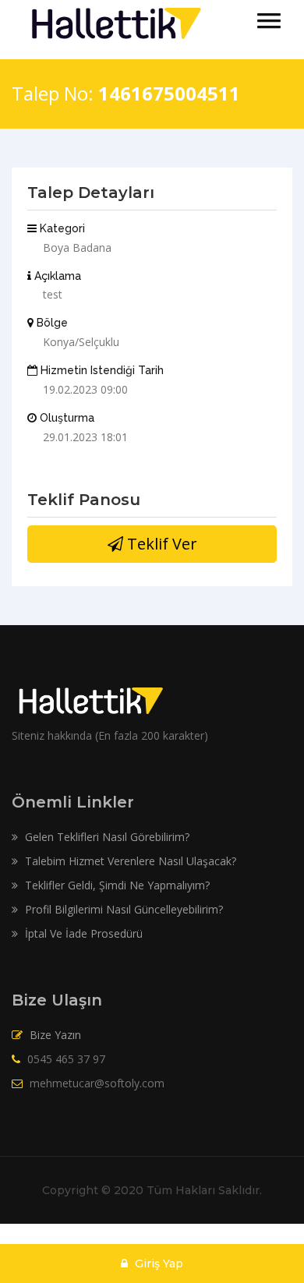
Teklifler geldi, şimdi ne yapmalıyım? (116, 885)
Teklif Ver (160, 543)
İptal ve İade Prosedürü (82, 933)
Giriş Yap (157, 1263)
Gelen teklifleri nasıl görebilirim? (105, 836)
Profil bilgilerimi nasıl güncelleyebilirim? (122, 909)
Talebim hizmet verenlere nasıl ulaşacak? (129, 861)
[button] (268, 20)
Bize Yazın (55, 1034)
